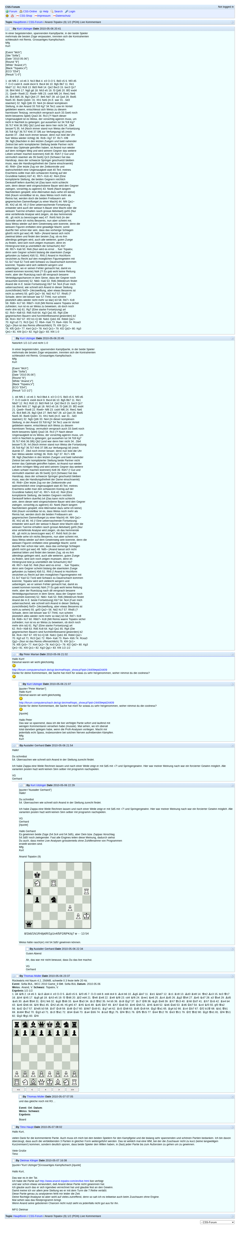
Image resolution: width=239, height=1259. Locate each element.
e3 (54, 994)
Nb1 (218, 1008)
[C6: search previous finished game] (33, 1041)
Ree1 (144, 997)
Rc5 (119, 1008)
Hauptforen (20, 22)
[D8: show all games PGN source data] (41, 1024)
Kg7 (128, 1001)
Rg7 (105, 1008)
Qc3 (178, 1001)
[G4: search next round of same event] (66, 1057)
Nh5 (26, 997)
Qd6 (69, 997)
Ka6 (121, 1004)
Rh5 (81, 1004)
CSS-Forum (36, 22)
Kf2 (201, 1008)
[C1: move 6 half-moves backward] (33, 1082)
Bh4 (19, 997)
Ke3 (172, 1012)
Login (71, 11)
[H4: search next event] (74, 1057)
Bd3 (68, 994)
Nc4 (201, 1004)
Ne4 (75, 1001)
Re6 (132, 1004)
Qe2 (205, 994)
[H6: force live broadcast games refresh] (74, 1041)
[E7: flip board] (49, 1032)
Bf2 (79, 997)
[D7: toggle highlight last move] (41, 1032)
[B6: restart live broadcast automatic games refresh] (25, 1041)
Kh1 (43, 1001)
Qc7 (226, 994)
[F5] (58, 1049)
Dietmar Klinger (29, 1160)
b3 (42, 1008)
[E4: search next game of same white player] (49, 1057)
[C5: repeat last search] (33, 1049)
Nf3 (81, 994)
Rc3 (92, 1001)
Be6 (26, 1001)
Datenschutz (63, 15)
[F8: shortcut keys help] (58, 1024)
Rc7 (138, 1001)
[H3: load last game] (74, 1065)
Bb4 (46, 994)
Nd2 (19, 1008)
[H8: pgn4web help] (74, 1024)
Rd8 (69, 1008)
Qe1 (212, 1012)
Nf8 (118, 997)
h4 (108, 1001)
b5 (112, 1001)
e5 (56, 997)
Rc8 (177, 994)
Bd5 (168, 997)
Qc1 (128, 1012)
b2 (175, 1008)
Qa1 (42, 1004)
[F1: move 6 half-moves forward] (58, 1082)
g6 (41, 997)
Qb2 (99, 1001)
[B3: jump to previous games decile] (25, 1065)
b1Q (208, 1008)
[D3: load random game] (41, 1065)
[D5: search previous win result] (41, 1049)
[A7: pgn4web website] (17, 1032)
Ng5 (36, 997)
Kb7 (104, 1004)
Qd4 (32, 1001)
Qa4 (217, 997)
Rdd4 (20, 1012)
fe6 (48, 1001)
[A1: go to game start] (17, 1082)
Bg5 (135, 994)
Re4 (223, 1001)
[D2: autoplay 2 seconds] (41, 1073)
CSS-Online (29, 11)
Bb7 (141, 994)
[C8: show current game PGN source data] (33, 1024)
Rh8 (189, 1001)
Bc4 (120, 994)
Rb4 (69, 1012)
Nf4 (36, 1004)
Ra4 (87, 1012)
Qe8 (95, 997)
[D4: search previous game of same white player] (41, 1057)
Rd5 (136, 1008)
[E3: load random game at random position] (49, 1065)
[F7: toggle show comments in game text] (58, 1032)
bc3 (221, 994)
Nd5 (98, 1004)
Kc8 (58, 1008)
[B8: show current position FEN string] (25, 1024)
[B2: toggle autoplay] (25, 1073)
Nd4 (156, 1004)
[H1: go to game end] (74, 1082)
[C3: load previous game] (33, 1065)
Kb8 (125, 1008)
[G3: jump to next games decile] (66, 1065)
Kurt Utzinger (24, 28)
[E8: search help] (49, 1024)
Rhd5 (37, 1008)
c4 (28, 994)
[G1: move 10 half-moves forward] (66, 1082)
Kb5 (139, 1004)
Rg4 (170, 1008)
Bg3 (179, 997)
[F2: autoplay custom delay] (58, 1073)
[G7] (66, 1032)
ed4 (107, 994)
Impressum (44, 15)
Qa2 (222, 1004)
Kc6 (212, 1001)
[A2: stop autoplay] (17, 1073)
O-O (59, 994)
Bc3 (211, 994)
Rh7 (172, 1001)
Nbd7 (159, 994)
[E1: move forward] (49, 1082)
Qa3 (82, 1001)
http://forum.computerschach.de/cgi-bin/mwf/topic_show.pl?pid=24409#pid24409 (59, 669)
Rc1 (170, 994)
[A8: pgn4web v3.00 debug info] (17, 1024)
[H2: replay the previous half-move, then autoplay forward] (74, 1073)
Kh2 (53, 1004)
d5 (85, 994)
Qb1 (225, 1008)
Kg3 (153, 1008)
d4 (16, 994)
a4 (109, 1008)
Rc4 (185, 1008)
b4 (228, 1001)
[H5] (74, 1049)
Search (58, 11)
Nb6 (167, 1004)
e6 (32, 994)
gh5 (71, 1004)
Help (45, 11)
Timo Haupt (27, 1127)
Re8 (194, 994)
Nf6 (21, 994)
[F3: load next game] (58, 1065)
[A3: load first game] (17, 1065)
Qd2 (194, 1012)
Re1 (152, 994)
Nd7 (203, 997)
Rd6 (184, 1004)
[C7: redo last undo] (33, 1032)
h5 (66, 1004)
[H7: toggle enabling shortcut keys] (74, 1032)
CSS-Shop (25, 15)
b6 (125, 994)
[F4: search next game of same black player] (58, 1057)
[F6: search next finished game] (58, 1041)
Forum (13, 11)
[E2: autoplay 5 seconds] (49, 1073)
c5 (73, 994)
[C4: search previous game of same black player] (33, 1057)
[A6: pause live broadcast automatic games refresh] (17, 1041)
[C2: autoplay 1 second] (33, 1073)
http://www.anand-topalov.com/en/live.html (64, 1181)
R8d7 (87, 1008)
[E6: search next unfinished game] (49, 1041)
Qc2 (161, 1012)
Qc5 (144, 1012)
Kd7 (195, 1001)
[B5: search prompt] (25, 1049)
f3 (64, 997)
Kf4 (122, 1012)
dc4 (112, 994)
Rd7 (52, 1008)
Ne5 (15, 1001)
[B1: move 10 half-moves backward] (25, 1082)
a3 (212, 997)
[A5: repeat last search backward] (17, 1049)
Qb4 (185, 997)
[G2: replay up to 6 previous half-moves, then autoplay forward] (66, 1073)
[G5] (66, 1049)
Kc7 (25, 1008)
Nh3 (51, 997)
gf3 (216, 1004)
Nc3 (40, 994)
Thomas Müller (32, 976)
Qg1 (111, 1012)
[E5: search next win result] (49, 1049)
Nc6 (87, 1004)
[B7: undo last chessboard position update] (25, 1032)
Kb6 (26, 1004)
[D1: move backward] (41, 1082)
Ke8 (161, 1001)
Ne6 (151, 997)
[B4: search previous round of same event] (25, 1057)
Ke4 (155, 1012)
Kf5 (138, 1012)
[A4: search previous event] (17, 1057)
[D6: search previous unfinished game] (41, 1041)
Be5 (196, 997)
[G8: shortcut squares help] (66, 1024)
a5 (58, 1004)
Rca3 (104, 1012)
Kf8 (144, 1001)
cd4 (99, 994)
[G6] (66, 1041)
